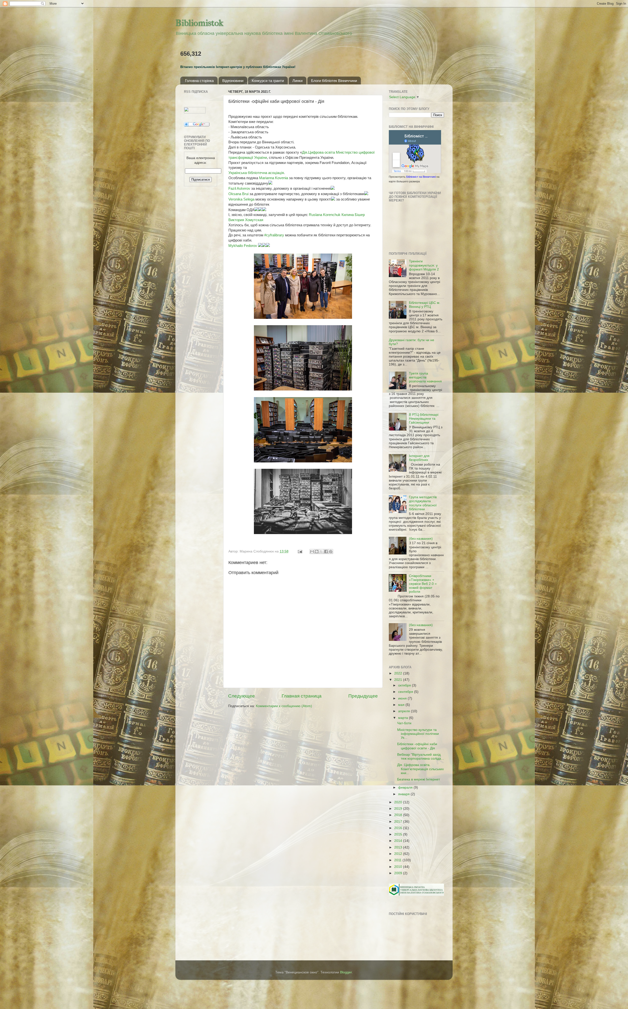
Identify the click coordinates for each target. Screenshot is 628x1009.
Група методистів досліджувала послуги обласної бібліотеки (423, 503)
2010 (398, 867)
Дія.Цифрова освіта (318, 152)
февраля (406, 787)
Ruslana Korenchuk (324, 215)
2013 (398, 847)
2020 (398, 802)
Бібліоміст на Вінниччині (421, 176)
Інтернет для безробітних (419, 458)
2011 (398, 860)
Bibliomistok (199, 23)
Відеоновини (232, 81)
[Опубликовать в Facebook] (326, 551)
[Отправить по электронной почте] (312, 551)
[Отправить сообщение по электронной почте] (299, 551)
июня (403, 698)
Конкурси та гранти (268, 81)
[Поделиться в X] (321, 551)
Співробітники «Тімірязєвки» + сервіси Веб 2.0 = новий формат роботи (423, 584)
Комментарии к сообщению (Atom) (284, 706)
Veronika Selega (241, 199)
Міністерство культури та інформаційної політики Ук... (418, 734)
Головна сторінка (199, 81)
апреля (404, 711)
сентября (406, 692)
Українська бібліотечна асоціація (256, 173)
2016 (398, 828)
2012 (398, 854)
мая (402, 705)
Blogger (346, 972)
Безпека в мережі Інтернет (418, 779)
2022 (398, 673)
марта (403, 718)
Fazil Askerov (239, 188)
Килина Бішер (353, 215)
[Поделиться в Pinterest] (330, 551)
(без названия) (421, 538)
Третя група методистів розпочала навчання (425, 377)
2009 (398, 873)
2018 (398, 815)
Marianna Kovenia (273, 178)
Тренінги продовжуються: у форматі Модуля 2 (424, 265)
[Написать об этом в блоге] (316, 551)
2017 (398, 821)
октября (405, 685)
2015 (398, 834)
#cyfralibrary (274, 235)
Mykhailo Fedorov (242, 246)
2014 (398, 841)
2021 (398, 680)
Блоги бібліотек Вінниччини (334, 81)
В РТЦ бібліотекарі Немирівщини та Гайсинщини (423, 418)
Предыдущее (363, 696)
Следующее (241, 696)
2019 (398, 808)
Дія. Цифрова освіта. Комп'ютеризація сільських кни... (420, 769)
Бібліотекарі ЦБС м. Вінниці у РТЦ (424, 305)
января (404, 794)
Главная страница (302, 696)
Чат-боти (404, 723)
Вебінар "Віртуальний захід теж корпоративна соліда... (420, 756)
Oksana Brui (238, 194)
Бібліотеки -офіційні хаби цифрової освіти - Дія (417, 746)
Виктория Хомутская (245, 220)
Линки (297, 81)
